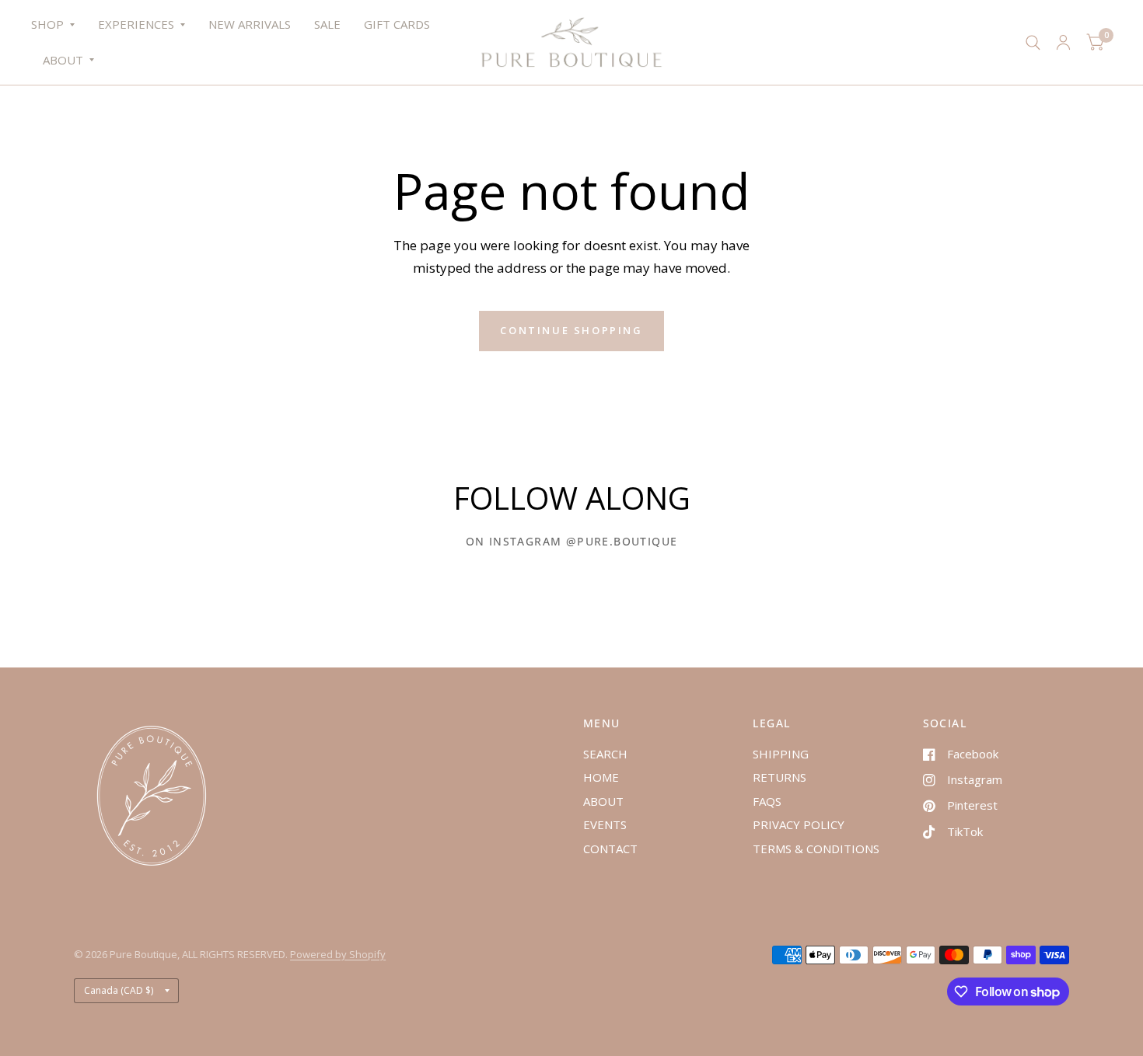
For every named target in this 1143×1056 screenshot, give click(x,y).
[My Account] (1063, 42)
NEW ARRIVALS (249, 24)
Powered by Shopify (338, 954)
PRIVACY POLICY (798, 824)
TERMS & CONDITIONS (816, 848)
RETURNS (779, 777)
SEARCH (605, 754)
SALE (327, 24)
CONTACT (610, 848)
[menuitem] (58, 25)
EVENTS (605, 824)
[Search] (1033, 42)
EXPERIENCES (136, 24)
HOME (601, 777)
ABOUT (63, 60)
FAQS (767, 801)
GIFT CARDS (397, 24)
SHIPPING (781, 754)
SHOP (47, 24)
